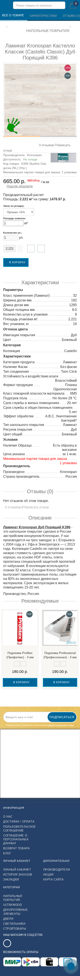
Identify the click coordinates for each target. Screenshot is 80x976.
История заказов (17, 874)
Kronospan (34, 155)
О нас (8, 816)
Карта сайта (53, 879)
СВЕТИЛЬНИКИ (14, 923)
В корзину (17, 262)
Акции (48, 874)
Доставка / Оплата (18, 821)
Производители (56, 869)
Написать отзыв (36, 507)
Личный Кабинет (17, 869)
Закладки (11, 879)
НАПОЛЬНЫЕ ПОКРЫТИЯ (12, 898)
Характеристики (44, 15)
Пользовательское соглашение (19, 828)
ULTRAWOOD (12, 904)
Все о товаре (13, 15)
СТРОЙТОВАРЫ (14, 928)
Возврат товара (16, 848)
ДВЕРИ (8, 918)
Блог (7, 853)
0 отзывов (45, 145)
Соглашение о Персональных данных (16, 839)
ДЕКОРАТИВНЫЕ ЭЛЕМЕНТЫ (15, 911)
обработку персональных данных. (61, 725)
